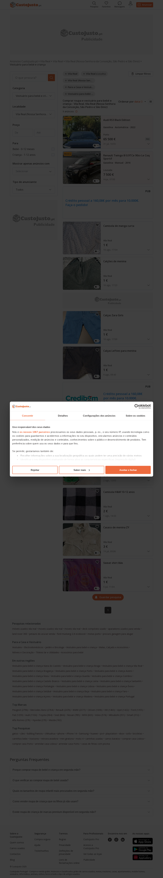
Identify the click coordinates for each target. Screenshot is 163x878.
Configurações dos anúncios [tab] (99, 415)
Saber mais (80, 469)
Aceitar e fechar (128, 469)
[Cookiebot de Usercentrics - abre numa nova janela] (137, 406)
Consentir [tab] (27, 415)
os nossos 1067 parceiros (35, 432)
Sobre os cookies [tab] (135, 415)
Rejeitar (35, 469)
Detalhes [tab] (63, 415)
